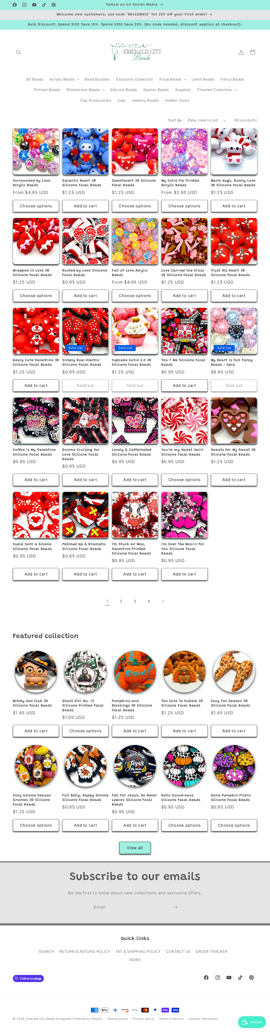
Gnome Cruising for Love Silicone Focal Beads (80, 454)
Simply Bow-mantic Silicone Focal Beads (81, 363)
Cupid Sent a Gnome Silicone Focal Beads (32, 547)
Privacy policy (143, 1018)
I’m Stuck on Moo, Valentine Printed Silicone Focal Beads (131, 549)
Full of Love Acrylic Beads (130, 273)
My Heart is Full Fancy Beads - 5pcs (232, 363)
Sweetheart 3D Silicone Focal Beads (134, 183)
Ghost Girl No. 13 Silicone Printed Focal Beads (83, 705)
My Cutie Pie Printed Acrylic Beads (180, 183)
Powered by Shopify (88, 1018)
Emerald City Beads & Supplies (48, 1018)
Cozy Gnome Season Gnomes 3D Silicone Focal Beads (32, 800)
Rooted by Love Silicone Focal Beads (84, 273)
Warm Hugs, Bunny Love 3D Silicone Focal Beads (233, 183)
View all (135, 847)
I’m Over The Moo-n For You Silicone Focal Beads (182, 549)
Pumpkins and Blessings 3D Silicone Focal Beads (132, 705)
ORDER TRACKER (211, 951)
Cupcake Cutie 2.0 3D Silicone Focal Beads (131, 363)
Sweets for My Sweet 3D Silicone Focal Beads (233, 452)
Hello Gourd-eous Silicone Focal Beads (180, 798)
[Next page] (162, 601)
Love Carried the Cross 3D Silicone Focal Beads (183, 273)
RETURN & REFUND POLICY (84, 951)
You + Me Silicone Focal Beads (183, 363)
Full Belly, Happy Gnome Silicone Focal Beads (85, 798)
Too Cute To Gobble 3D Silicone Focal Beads (182, 703)
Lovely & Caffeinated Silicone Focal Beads (132, 452)
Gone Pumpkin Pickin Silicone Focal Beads (231, 798)
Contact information (203, 1018)
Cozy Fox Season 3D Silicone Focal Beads (230, 703)
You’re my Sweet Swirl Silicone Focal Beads (182, 452)
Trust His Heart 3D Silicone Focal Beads (230, 273)
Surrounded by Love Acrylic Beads (31, 183)
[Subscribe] (175, 907)
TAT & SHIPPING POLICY (138, 951)
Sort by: (175, 120)
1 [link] (107, 601)
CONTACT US (178, 951)
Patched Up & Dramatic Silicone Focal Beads (84, 547)
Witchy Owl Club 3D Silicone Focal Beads (32, 703)
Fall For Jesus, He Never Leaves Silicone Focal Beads (134, 800)
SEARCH (46, 951)
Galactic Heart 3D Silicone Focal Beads (81, 183)
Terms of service (171, 1018)
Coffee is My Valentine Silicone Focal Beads (34, 452)
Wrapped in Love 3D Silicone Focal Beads (32, 273)
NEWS (135, 960)
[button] (18, 52)
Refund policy (118, 1018)
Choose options (36, 206)
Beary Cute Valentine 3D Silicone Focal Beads (36, 363)
